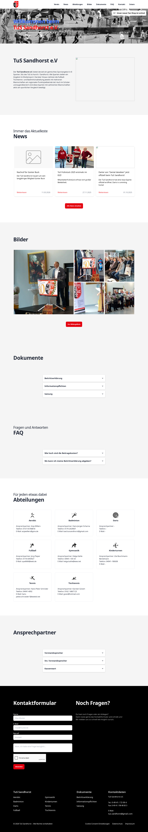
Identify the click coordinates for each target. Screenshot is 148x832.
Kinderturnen (51, 801)
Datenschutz (117, 824)
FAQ (112, 4)
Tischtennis (50, 810)
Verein (56, 4)
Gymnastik (50, 797)
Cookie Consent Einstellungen (97, 824)
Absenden (19, 767)
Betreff (16, 733)
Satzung (80, 806)
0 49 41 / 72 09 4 (119, 802)
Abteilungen (77, 4)
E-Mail (15, 724)
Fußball (16, 810)
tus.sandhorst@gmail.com (120, 813)
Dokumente (101, 4)
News (65, 4)
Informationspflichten (87, 801)
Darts (15, 806)
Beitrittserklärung (85, 797)
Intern (132, 4)
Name (15, 714)
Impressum (130, 824)
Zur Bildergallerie (74, 324)
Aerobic (16, 797)
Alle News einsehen (74, 206)
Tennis (48, 806)
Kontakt (121, 4)
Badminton (18, 801)
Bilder (89, 4)
